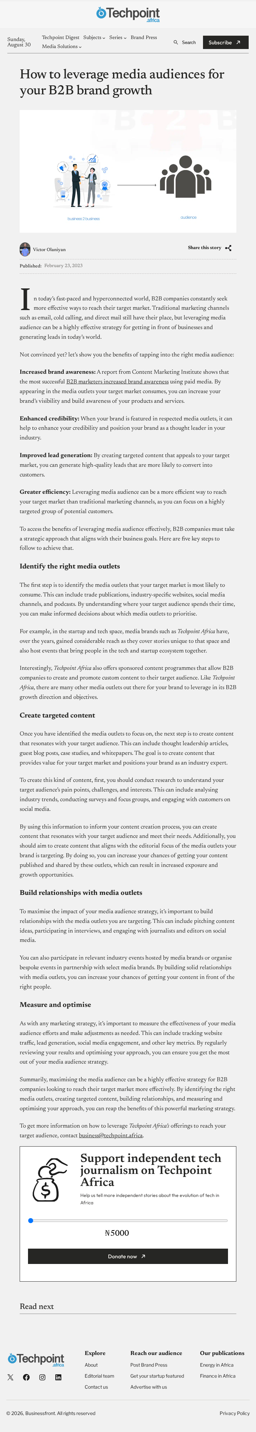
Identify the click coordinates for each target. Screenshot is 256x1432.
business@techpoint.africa (111, 1136)
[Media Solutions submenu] (80, 46)
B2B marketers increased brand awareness (117, 382)
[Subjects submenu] (103, 37)
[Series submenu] (125, 37)
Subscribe (220, 42)
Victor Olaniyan (49, 250)
